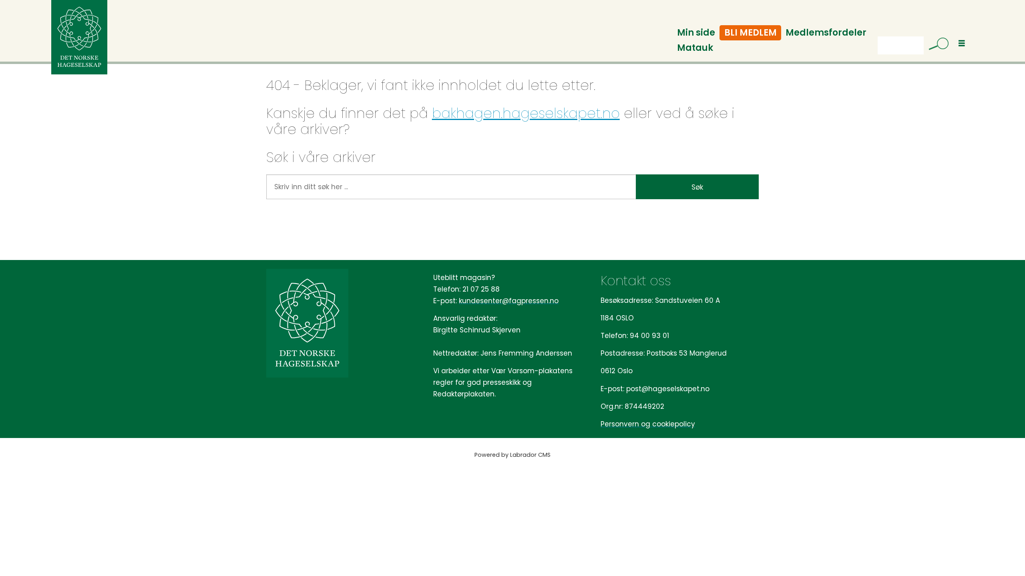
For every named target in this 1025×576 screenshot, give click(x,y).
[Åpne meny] (961, 43)
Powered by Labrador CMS (512, 455)
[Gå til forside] (79, 37)
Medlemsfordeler (826, 32)
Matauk (695, 48)
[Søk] (936, 45)
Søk (697, 187)
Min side (696, 32)
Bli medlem (750, 32)
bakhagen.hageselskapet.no (526, 113)
